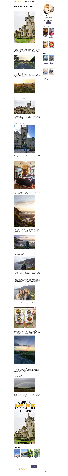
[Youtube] (48, 1)
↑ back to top (34, 466)
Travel (33, 1)
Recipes (29, 1)
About (26, 1)
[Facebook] (46, 1)
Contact (44, 470)
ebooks (37, 1)
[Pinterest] (50, 1)
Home (40, 1)
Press (45, 471)
